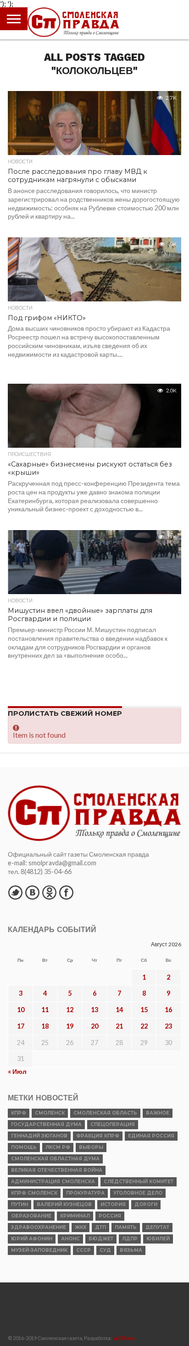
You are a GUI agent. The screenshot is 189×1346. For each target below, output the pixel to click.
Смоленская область (105, 1113)
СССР (83, 1250)
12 (69, 1010)
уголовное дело (137, 1193)
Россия (110, 1216)
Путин (19, 1204)
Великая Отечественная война (56, 1170)
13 (94, 1010)
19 (69, 1026)
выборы (91, 1147)
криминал (75, 1216)
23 (168, 1026)
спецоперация (112, 1124)
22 (144, 1026)
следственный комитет (138, 1182)
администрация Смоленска (53, 1182)
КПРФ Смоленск (34, 1193)
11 (45, 1010)
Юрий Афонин (31, 1239)
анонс (70, 1239)
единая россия (151, 1136)
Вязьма (131, 1250)
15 (144, 1010)
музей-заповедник (39, 1250)
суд (105, 1250)
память (126, 1227)
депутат (157, 1227)
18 (45, 1026)
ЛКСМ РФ (57, 1147)
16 (168, 1010)
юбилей (158, 1239)
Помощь (24, 1147)
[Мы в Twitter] (15, 892)
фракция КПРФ (97, 1136)
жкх (80, 1227)
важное (157, 1113)
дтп (100, 1227)
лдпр (130, 1239)
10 (20, 1010)
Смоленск (50, 1113)
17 (20, 1026)
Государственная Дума (46, 1124)
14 (119, 1010)
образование (31, 1216)
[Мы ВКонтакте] (32, 892)
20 (94, 1026)
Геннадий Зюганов (39, 1136)
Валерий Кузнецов (64, 1204)
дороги (145, 1204)
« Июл (17, 1071)
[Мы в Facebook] (66, 892)
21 (119, 1026)
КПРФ (18, 1113)
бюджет (101, 1239)
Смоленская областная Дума (55, 1159)
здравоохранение (38, 1227)
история (113, 1204)
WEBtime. (124, 1338)
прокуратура (85, 1193)
